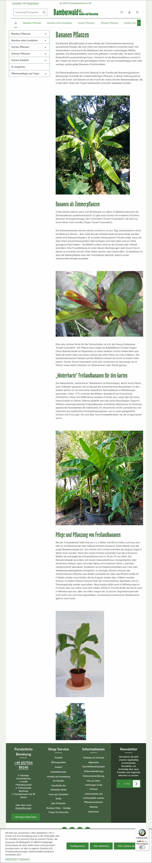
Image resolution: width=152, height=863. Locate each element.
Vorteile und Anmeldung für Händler (58, 778)
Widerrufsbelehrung (93, 771)
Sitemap (94, 807)
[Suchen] (44, 12)
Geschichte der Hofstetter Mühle (58, 787)
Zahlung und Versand (93, 757)
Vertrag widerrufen (25, 816)
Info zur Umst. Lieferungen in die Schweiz (93, 784)
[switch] (142, 847)
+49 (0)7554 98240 (23, 765)
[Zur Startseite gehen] (76, 12)
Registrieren (33, 3)
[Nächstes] (139, 23)
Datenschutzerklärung (93, 776)
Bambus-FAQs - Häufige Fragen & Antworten (58, 810)
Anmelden (17, 3)
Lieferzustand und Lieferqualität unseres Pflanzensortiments (93, 798)
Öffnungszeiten (58, 762)
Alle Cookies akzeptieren (131, 845)
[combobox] (27, 12)
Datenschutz (11, 859)
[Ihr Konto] (129, 12)
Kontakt (58, 757)
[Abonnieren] (136, 783)
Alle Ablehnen (101, 845)
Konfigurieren (77, 845)
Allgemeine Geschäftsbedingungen (93, 764)
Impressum (93, 811)
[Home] (15, 23)
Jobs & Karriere (58, 803)
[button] (45, 33)
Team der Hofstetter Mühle (58, 796)
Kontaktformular (23, 808)
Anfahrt (58, 767)
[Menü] (147, 829)
